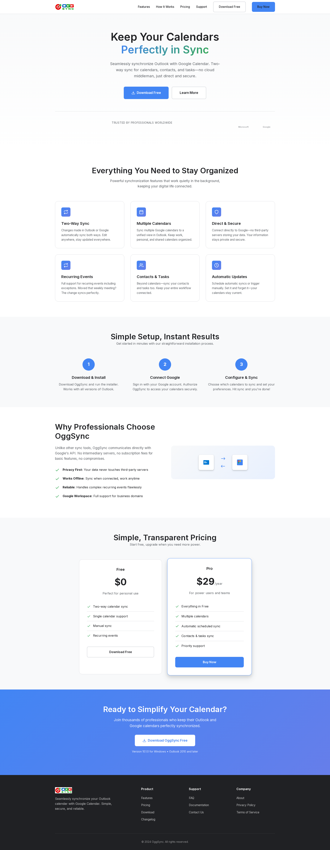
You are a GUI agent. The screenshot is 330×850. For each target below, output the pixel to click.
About (240, 798)
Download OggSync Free (168, 740)
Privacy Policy (246, 805)
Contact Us (196, 812)
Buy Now (263, 7)
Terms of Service (247, 812)
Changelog (148, 819)
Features (144, 7)
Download (147, 812)
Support (201, 7)
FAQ (191, 798)
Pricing (185, 7)
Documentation (199, 805)
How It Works (165, 7)
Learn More (189, 93)
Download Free (229, 7)
